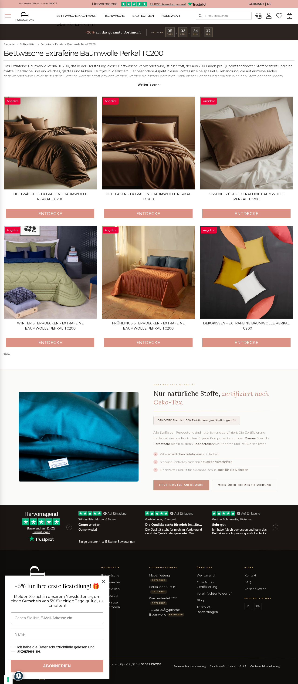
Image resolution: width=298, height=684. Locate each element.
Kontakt (250, 575)
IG (248, 606)
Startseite (9, 44)
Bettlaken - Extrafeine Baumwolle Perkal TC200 (148, 196)
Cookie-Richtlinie (223, 666)
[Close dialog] (103, 581)
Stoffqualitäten (28, 44)
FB (258, 606)
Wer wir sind (206, 575)
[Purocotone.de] (25, 16)
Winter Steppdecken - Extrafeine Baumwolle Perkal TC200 (50, 325)
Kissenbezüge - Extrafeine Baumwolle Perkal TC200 (246, 196)
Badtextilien (143, 15)
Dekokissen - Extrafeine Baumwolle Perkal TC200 (246, 325)
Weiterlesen (148, 84)
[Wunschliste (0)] (279, 16)
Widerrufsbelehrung (265, 666)
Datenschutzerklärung (189, 666)
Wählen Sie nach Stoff (75, 25)
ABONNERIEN (57, 666)
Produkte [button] (110, 567)
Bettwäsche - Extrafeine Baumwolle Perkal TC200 (50, 196)
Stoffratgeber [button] (163, 567)
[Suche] (200, 15)
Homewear (171, 15)
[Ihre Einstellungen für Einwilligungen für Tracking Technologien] (8, 679)
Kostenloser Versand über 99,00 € (38, 3)
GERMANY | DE (259, 4)
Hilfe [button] (249, 567)
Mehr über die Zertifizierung (244, 485)
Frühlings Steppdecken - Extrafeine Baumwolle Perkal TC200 (148, 325)
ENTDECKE (50, 213)
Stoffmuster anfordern (181, 484)
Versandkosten (255, 589)
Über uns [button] (205, 567)
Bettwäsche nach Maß (76, 15)
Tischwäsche (114, 15)
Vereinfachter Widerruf (214, 593)
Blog (200, 600)
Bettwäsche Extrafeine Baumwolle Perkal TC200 (68, 44)
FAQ (247, 582)
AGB (242, 666)
